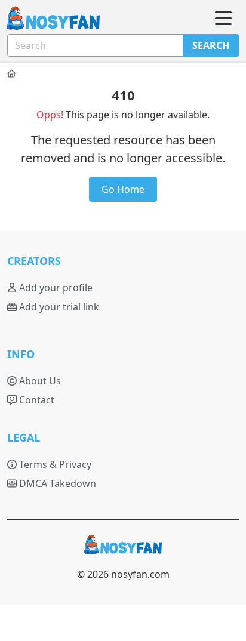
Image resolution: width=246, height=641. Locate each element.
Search (210, 45)
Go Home (123, 189)
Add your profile (55, 287)
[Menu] (223, 18)
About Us (39, 380)
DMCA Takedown (56, 483)
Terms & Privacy (54, 464)
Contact (35, 399)
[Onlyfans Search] (46, 18)
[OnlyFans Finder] (123, 549)
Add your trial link (58, 306)
